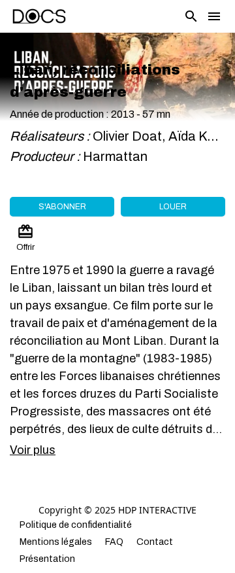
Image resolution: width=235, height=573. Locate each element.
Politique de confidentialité (76, 525)
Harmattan (116, 156)
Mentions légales (56, 542)
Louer (173, 206)
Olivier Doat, (130, 136)
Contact (154, 542)
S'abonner (62, 206)
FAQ (114, 542)
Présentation (47, 559)
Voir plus (32, 450)
